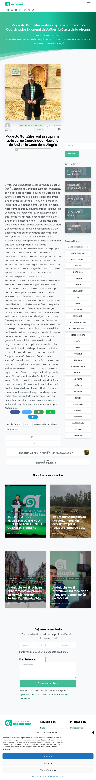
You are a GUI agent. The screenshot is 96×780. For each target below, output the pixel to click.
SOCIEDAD (78, 404)
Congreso (78, 278)
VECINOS (78, 417)
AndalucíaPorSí (13, 424)
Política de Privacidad (55, 776)
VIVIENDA (78, 435)
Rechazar (48, 763)
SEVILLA (78, 398)
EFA (78, 297)
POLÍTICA (78, 385)
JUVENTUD (78, 354)
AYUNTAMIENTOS (78, 259)
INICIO (42, 727)
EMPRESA (78, 310)
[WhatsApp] (29, 10)
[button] (92, 732)
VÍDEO (78, 429)
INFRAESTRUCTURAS (78, 328)
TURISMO (78, 410)
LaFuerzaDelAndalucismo (45, 424)
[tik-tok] (33, 10)
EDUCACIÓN (78, 291)
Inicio (39, 35)
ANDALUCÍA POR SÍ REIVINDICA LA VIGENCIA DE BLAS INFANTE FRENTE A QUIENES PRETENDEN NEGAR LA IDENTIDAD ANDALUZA (24, 522)
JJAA (78, 347)
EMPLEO (78, 303)
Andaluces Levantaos (78, 247)
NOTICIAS (78, 379)
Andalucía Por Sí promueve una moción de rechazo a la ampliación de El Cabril (70, 593)
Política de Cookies (39, 776)
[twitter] (12, 10)
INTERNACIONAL (78, 335)
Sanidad (78, 391)
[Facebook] (8, 10)
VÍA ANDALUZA (78, 423)
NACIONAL (78, 372)
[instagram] (20, 10)
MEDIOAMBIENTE (78, 366)
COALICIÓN (78, 272)
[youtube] (16, 10)
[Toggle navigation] (88, 4)
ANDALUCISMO (52, 35)
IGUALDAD (78, 316)
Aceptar (48, 756)
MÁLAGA (78, 360)
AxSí (27, 424)
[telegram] (24, 10)
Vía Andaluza (12, 429)
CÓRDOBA (78, 284)
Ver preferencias (48, 770)
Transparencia (76, 727)
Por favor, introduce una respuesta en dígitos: (43, 651)
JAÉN (78, 341)
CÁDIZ (78, 265)
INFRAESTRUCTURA (78, 322)
